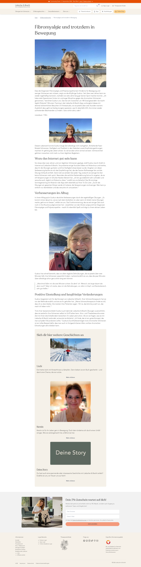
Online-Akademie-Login (46, 544)
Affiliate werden (21, 555)
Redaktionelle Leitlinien (21, 551)
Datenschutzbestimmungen (79, 520)
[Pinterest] (95, 541)
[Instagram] (89, 541)
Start (36, 17)
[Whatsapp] (84, 541)
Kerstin (40, 426)
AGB (16, 563)
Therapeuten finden (120, 6)
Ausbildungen (108, 11)
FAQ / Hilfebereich (20, 545)
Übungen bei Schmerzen (22, 11)
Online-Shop (120, 11)
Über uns (65, 11)
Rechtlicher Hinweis (20, 549)
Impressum (22, 563)
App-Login (106, 6)
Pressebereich (19, 544)
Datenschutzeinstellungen (42, 563)
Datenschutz (30, 563)
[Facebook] (87, 541)
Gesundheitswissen (53, 11)
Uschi (39, 366)
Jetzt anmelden (92, 524)
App (97, 11)
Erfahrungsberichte (38, 11)
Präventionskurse (85, 11)
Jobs (18, 553)
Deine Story (42, 469)
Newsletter (18, 542)
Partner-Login (43, 540)
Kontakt (17, 540)
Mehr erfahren (70, 377)
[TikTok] (92, 541)
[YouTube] (97, 541)
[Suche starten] (97, 6)
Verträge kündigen (20, 547)
